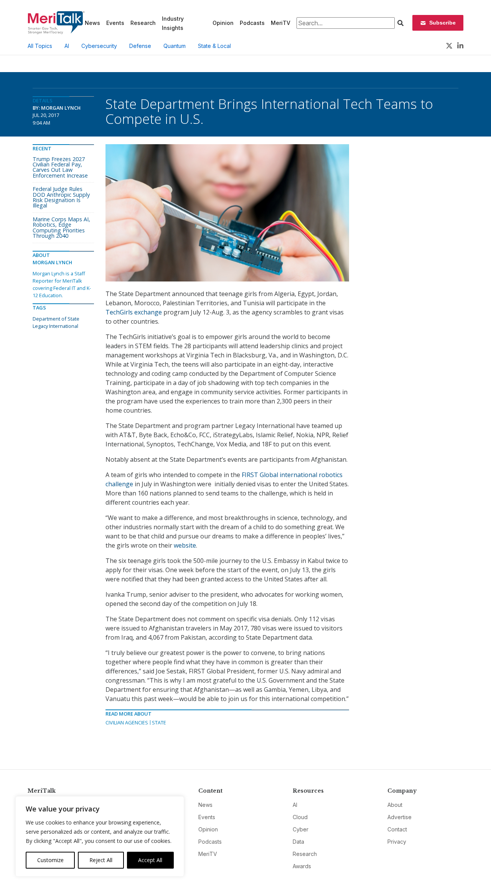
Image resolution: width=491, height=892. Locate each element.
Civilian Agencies (126, 722)
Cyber (300, 829)
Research (143, 23)
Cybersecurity (99, 46)
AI (66, 46)
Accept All (150, 860)
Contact (397, 829)
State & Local (214, 46)
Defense (140, 46)
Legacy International (55, 326)
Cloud (300, 817)
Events (115, 23)
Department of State (56, 318)
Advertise (399, 817)
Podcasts (252, 23)
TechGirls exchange (133, 312)
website (185, 545)
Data (298, 841)
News (92, 23)
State (159, 722)
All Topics (40, 46)
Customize (50, 860)
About (394, 804)
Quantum (174, 46)
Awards (302, 866)
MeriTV (280, 23)
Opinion (223, 23)
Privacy (396, 841)
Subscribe (442, 23)
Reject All (100, 860)
